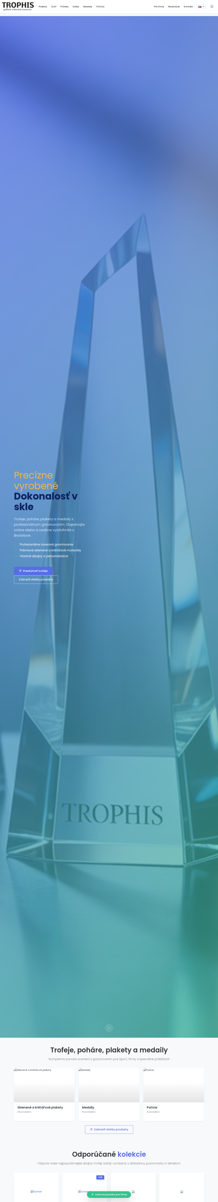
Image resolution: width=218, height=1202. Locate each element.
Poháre (64, 6)
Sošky (76, 6)
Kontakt (188, 6)
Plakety (43, 6)
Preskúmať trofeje (35, 571)
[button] (201, 6)
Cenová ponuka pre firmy (111, 1194)
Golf (53, 6)
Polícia (100, 6)
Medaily (87, 6)
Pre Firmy (159, 6)
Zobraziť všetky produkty (36, 579)
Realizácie (174, 6)
